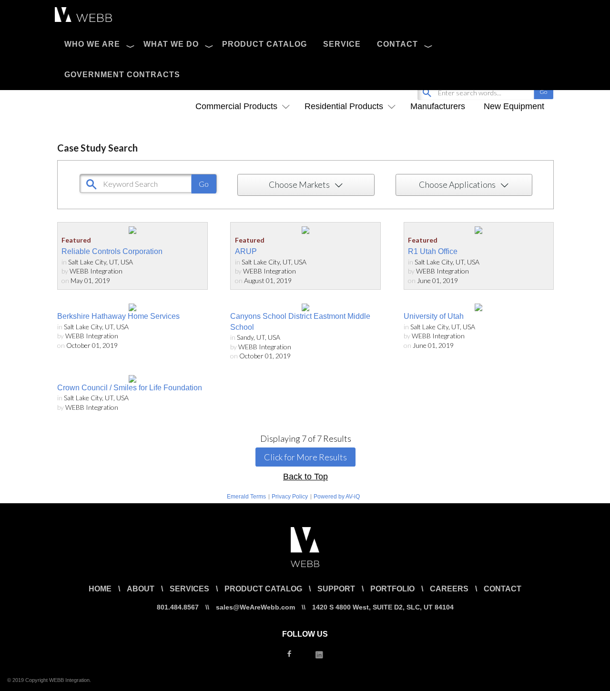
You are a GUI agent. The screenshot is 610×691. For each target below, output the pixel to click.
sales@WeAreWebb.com (255, 607)
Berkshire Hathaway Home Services (118, 316)
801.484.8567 (178, 607)
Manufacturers (437, 106)
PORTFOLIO (392, 589)
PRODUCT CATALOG (264, 44)
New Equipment (514, 106)
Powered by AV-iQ (337, 496)
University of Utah (434, 316)
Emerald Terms (246, 496)
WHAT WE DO (171, 44)
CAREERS (449, 589)
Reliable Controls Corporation (112, 251)
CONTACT (397, 44)
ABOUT (140, 589)
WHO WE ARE (92, 44)
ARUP (246, 251)
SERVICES (189, 589)
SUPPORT (336, 589)
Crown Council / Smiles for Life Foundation (129, 388)
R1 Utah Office (433, 251)
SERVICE (342, 44)
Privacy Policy (290, 496)
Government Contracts (122, 75)
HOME (100, 589)
